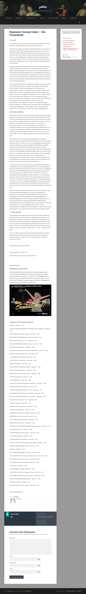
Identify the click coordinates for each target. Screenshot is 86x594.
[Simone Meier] (12, 503)
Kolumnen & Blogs (31, 18)
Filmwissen (50, 516)
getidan (43, 6)
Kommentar (12, 537)
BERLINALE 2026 (66, 46)
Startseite (9, 18)
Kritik (42, 18)
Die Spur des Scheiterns (68, 42)
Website (11, 568)
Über (11, 496)
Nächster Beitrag (42, 523)
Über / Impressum (53, 18)
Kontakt (64, 18)
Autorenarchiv (12, 517)
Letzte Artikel (16, 496)
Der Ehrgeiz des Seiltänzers (69, 40)
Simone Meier (18, 498)
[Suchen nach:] (71, 32)
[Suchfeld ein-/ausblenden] (79, 22)
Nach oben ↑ (79, 591)
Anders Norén (71, 591)
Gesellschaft (19, 18)
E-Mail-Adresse (13, 562)
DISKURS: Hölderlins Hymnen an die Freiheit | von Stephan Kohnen (71, 49)
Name (11, 556)
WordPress (28, 591)
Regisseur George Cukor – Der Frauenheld (28, 33)
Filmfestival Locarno (43, 516)
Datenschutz (73, 18)
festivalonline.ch (19, 492)
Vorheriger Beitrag (43, 521)
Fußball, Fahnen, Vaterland (69, 44)
